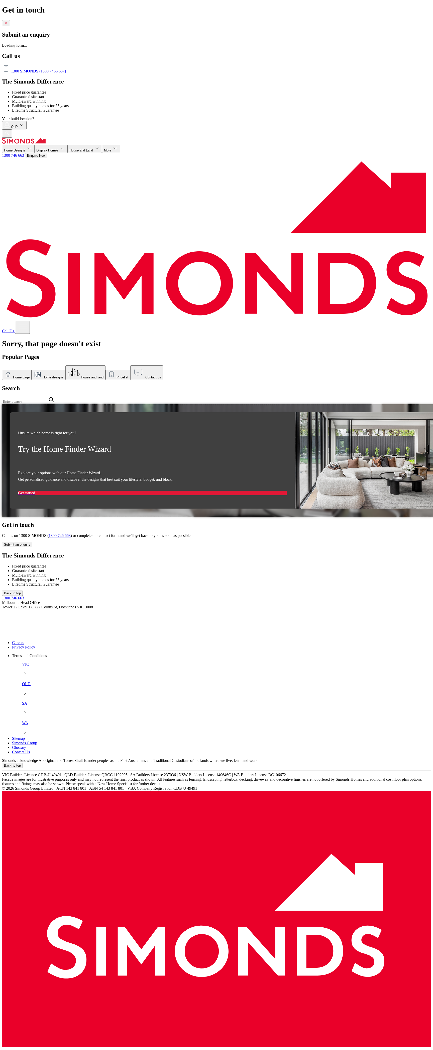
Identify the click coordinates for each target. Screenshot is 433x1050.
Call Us (8, 331)
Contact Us (21, 752)
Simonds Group (24, 743)
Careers (18, 642)
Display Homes (47, 150)
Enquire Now (36, 155)
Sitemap (18, 738)
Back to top (12, 593)
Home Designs (15, 150)
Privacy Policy (23, 647)
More (108, 150)
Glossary (19, 747)
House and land (92, 377)
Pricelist (122, 377)
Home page (21, 377)
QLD (15, 127)
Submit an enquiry (17, 544)
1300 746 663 (13, 155)
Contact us (153, 377)
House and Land (81, 150)
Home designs (53, 377)
